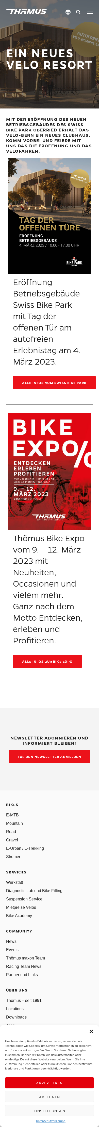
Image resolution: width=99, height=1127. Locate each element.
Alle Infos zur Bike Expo (47, 661)
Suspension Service (24, 899)
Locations (15, 1009)
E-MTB (12, 815)
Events (12, 950)
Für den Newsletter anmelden (49, 756)
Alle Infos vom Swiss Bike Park (54, 382)
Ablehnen (49, 1096)
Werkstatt (14, 882)
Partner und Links (22, 975)
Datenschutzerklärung (50, 1121)
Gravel (12, 840)
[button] (91, 1031)
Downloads (16, 1017)
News (11, 941)
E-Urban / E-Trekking (25, 848)
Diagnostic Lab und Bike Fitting (34, 891)
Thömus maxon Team (25, 958)
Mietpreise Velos (21, 907)
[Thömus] (26, 11)
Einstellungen (49, 1110)
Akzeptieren (49, 1083)
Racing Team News (23, 966)
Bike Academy (19, 916)
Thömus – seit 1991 (24, 1000)
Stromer (13, 857)
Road (11, 832)
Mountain (14, 823)
